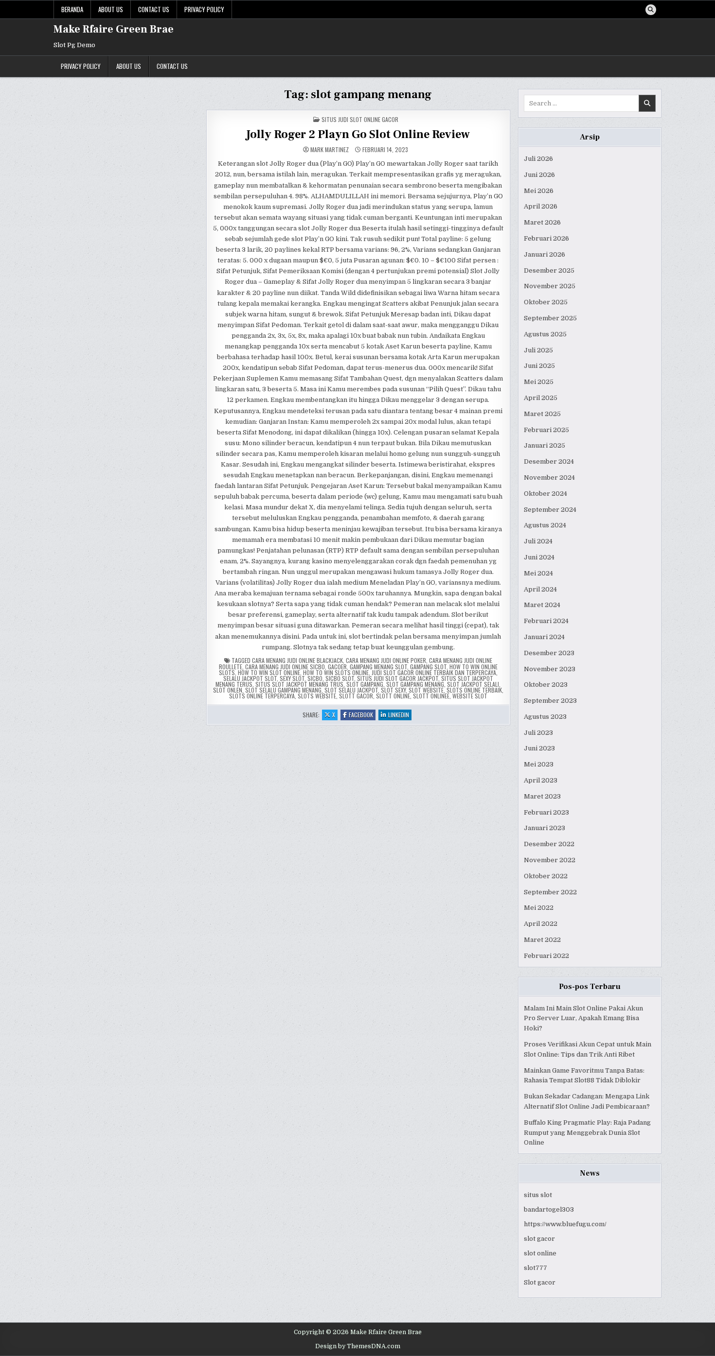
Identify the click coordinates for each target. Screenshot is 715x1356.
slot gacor (539, 1238)
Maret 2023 (542, 796)
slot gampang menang (415, 684)
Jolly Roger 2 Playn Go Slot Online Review (358, 134)
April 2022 (540, 923)
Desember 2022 (549, 844)
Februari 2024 (546, 621)
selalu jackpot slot (250, 678)
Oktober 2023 (546, 684)
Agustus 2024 (545, 525)
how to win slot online (269, 672)
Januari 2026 (544, 254)
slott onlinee (431, 696)
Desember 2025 (549, 270)
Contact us (153, 9)
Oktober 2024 (545, 493)
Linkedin (399, 715)
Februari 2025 (546, 430)
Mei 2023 (539, 764)
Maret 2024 (542, 604)
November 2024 (549, 477)
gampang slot (428, 666)
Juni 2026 (539, 174)
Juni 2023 (539, 748)
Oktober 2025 (546, 302)
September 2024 (550, 509)
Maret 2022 (542, 939)
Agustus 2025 (545, 334)
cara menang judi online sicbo (285, 666)
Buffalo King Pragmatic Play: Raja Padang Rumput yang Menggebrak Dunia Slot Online (587, 1133)
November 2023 (549, 669)
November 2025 (549, 286)
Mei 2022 (539, 907)
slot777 (535, 1267)
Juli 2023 (538, 732)
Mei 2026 (539, 190)
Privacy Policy (204, 9)
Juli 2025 (538, 350)
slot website (426, 690)
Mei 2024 (538, 573)
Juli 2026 (538, 158)
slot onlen (227, 690)
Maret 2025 (542, 413)
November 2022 (549, 860)
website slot (469, 696)
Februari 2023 (546, 812)
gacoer (337, 666)
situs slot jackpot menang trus (299, 684)
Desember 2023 (549, 653)
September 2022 (550, 892)
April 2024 (540, 589)
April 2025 (540, 397)
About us (110, 9)
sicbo (314, 678)
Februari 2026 (546, 238)
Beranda (72, 9)
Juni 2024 (539, 557)
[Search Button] (650, 9)
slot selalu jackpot (351, 690)
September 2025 (550, 318)
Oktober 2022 (546, 876)
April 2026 (540, 206)
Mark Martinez (329, 150)
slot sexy (393, 690)
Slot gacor (539, 1282)
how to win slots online (336, 672)
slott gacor (356, 696)
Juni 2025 (539, 365)
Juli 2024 (538, 541)
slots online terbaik (474, 690)
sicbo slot (339, 678)
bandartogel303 (549, 1209)
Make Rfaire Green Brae (114, 29)
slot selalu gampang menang (283, 690)
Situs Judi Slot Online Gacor (360, 119)
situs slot (538, 1195)
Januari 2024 (544, 637)
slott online (393, 696)
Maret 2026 (542, 222)
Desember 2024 (549, 461)
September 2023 (550, 700)
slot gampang (364, 684)
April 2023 (540, 780)
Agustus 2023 (545, 716)
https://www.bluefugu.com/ (565, 1224)
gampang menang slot (378, 666)
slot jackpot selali (473, 684)
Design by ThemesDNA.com (357, 1346)
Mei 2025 (539, 381)
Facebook (362, 715)
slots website (317, 696)
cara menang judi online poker (386, 660)
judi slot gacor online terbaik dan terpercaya (434, 672)
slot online (540, 1253)
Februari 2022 (546, 955)
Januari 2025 (544, 445)
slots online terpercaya (262, 696)
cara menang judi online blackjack (297, 660)
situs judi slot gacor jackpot (397, 678)
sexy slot (292, 678)
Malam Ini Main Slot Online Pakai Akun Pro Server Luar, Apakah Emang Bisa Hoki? (583, 1018)
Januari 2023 (544, 828)
